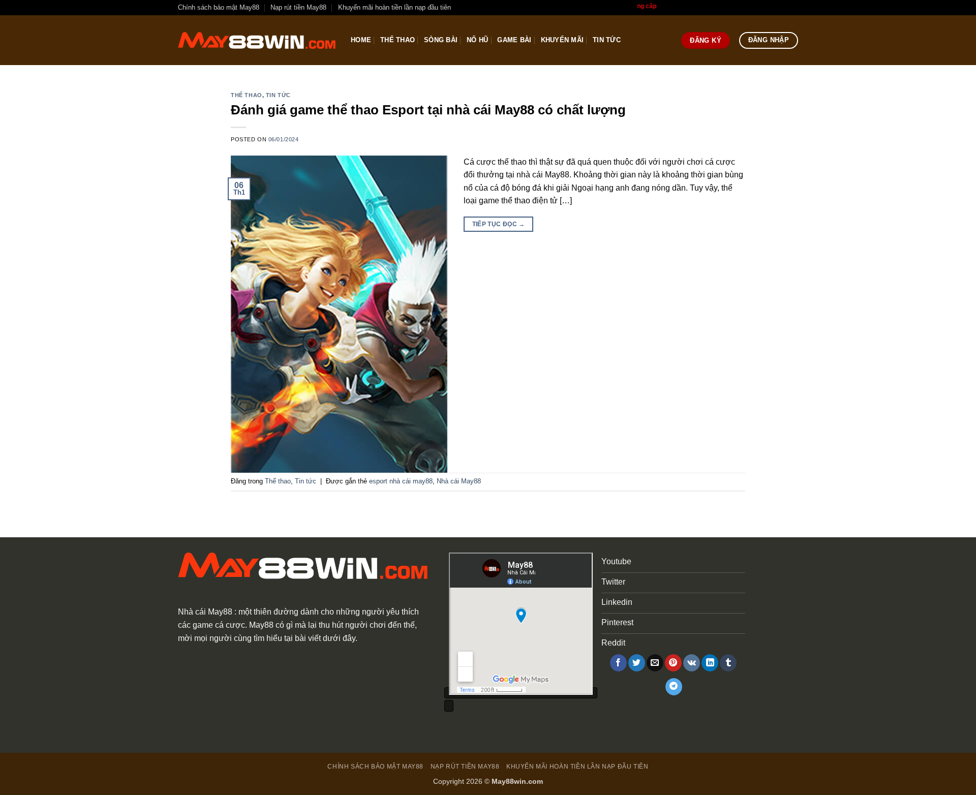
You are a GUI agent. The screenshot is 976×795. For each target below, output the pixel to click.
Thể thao (397, 40)
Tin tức (607, 40)
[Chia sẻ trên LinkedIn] (710, 662)
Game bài (514, 40)
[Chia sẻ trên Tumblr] (728, 662)
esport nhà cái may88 (401, 481)
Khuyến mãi (562, 40)
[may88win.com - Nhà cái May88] (257, 40)
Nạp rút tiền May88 (298, 7)
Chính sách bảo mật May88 (218, 7)
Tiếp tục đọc (498, 224)
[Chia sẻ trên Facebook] (618, 662)
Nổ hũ (477, 40)
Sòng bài (441, 40)
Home (361, 40)
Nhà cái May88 (459, 481)
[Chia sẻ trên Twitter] (636, 662)
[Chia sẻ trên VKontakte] (691, 662)
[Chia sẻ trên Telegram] (673, 686)
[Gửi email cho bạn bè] (655, 662)
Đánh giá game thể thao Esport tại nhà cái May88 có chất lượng (430, 110)
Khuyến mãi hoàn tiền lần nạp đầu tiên (394, 7)
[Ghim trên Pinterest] (673, 662)
